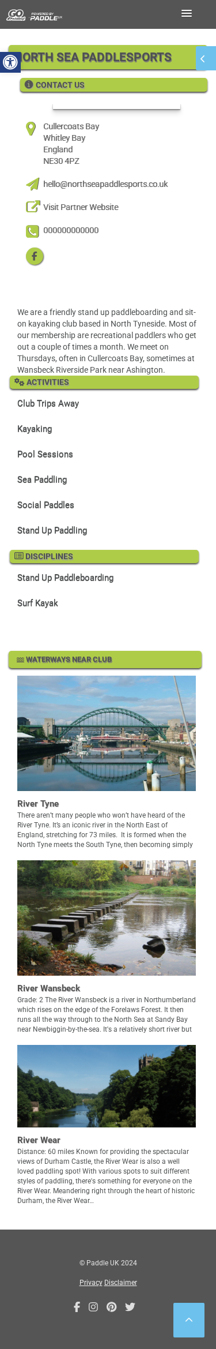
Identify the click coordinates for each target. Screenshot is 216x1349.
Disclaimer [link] (120, 1283)
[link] (10, 62)
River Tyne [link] (38, 804)
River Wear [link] (38, 1140)
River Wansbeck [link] (48, 988)
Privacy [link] (91, 1283)
